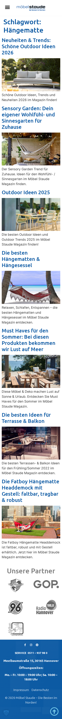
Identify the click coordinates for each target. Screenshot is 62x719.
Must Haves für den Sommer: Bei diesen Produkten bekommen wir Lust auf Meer (28, 339)
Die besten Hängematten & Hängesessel (21, 258)
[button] (7, 7)
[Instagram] (31, 644)
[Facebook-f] (25, 644)
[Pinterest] (37, 644)
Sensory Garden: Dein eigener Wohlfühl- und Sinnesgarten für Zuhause (28, 117)
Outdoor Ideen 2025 (26, 192)
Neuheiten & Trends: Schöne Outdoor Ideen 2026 (28, 46)
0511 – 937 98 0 (37, 653)
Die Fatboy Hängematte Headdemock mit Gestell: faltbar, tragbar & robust (30, 490)
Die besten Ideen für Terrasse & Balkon (26, 417)
